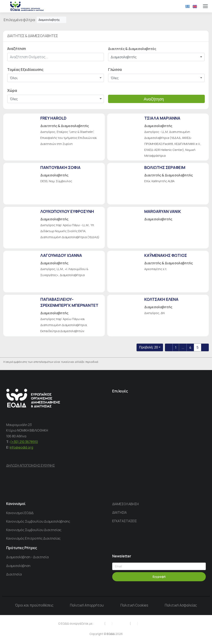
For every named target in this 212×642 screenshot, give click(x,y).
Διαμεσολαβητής (49, 19)
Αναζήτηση (154, 99)
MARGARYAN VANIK (162, 211)
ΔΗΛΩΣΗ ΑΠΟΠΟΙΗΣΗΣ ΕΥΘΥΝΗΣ (30, 465)
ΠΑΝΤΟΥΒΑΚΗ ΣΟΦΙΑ (60, 167)
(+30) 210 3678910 (24, 441)
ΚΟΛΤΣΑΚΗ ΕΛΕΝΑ (161, 299)
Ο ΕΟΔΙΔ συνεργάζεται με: (75, 623)
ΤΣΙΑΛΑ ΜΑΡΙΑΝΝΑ (162, 118)
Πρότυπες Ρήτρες (21, 547)
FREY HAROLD (53, 118)
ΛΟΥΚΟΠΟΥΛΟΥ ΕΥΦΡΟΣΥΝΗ (67, 211)
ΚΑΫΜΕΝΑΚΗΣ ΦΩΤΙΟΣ (165, 255)
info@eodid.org (21, 447)
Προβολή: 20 (148, 347)
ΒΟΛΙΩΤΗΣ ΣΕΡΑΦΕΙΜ (164, 167)
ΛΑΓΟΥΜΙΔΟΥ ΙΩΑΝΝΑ (61, 255)
